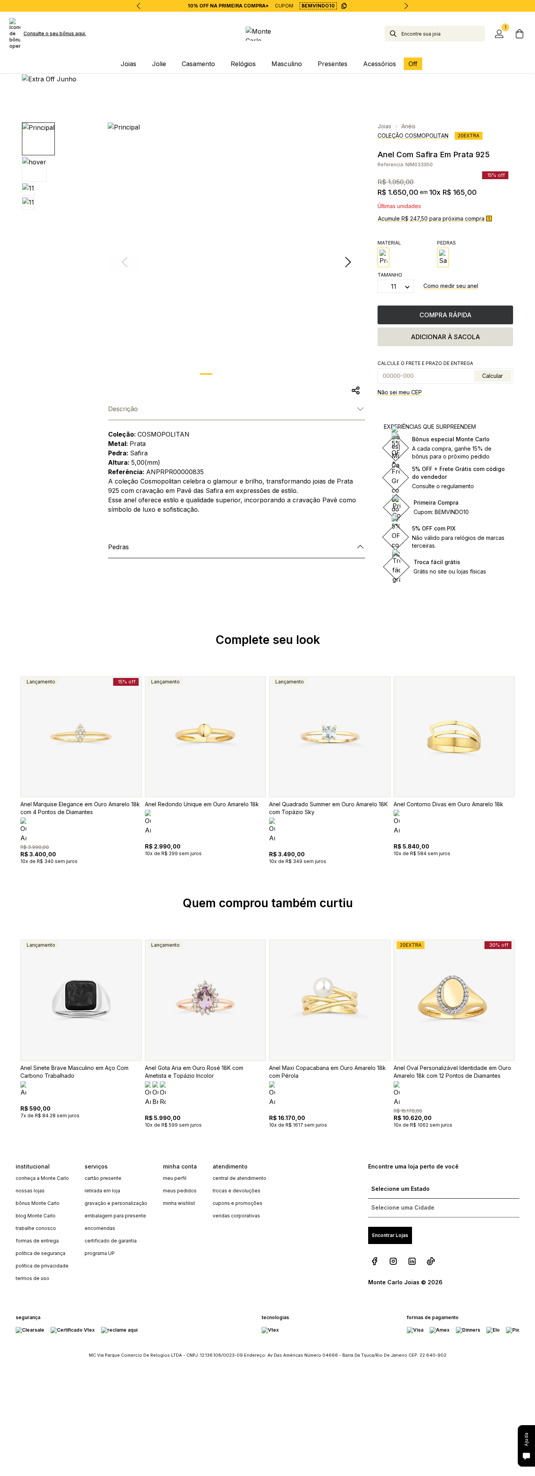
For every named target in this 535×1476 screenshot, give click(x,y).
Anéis (408, 126)
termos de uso (32, 1278)
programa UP (100, 1253)
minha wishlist (179, 1203)
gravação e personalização (116, 1203)
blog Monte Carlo (36, 1216)
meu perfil (174, 1178)
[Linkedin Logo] (412, 1261)
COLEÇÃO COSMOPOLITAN (413, 135)
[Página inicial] (267, 34)
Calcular (492, 375)
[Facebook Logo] (374, 1261)
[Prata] (383, 257)
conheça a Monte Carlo (42, 1178)
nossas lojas (30, 1191)
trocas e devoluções (236, 1191)
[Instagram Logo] (393, 1261)
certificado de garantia (111, 1241)
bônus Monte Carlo (38, 1203)
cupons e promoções (237, 1203)
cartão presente (103, 1178)
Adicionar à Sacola (445, 337)
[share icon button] (355, 390)
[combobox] (443, 33)
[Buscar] (393, 33)
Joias (384, 126)
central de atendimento (239, 1178)
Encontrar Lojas (390, 1235)
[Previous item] (138, 6)
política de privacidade (42, 1266)
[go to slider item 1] (226, 374)
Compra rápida (445, 315)
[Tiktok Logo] (431, 1261)
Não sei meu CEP (400, 392)
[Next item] (406, 6)
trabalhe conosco (36, 1228)
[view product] (81, 737)
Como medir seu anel (450, 285)
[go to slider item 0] (206, 374)
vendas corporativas (236, 1216)
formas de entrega (37, 1241)
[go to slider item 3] (267, 374)
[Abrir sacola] (519, 33)
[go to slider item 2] (246, 374)
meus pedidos (180, 1191)
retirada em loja (102, 1191)
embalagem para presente (115, 1216)
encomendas (100, 1228)
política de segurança (40, 1253)
